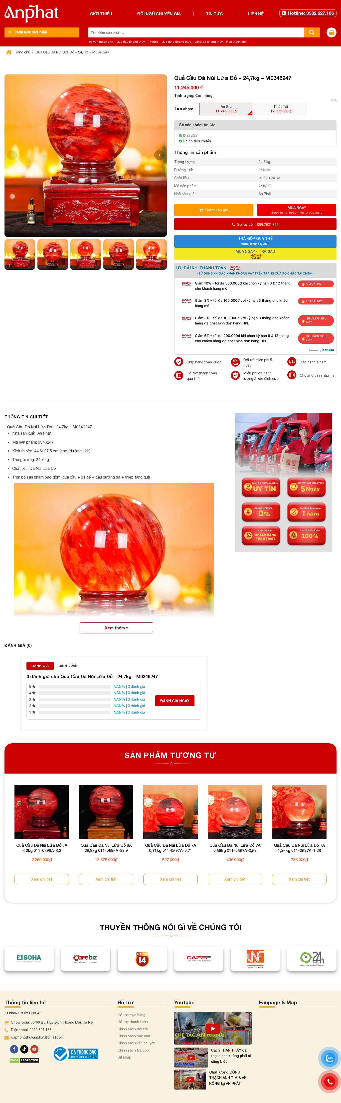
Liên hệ (256, 13)
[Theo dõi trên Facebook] (14, 1049)
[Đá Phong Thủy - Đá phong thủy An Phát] (31, 13)
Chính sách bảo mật (134, 1036)
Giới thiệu (101, 13)
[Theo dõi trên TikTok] (24, 1049)
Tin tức (214, 13)
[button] (159, 155)
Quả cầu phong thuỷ (131, 41)
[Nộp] (312, 32)
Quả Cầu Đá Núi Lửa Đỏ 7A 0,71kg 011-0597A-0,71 (170, 848)
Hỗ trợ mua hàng (131, 1015)
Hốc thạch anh (236, 41)
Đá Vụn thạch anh (101, 41)
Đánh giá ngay (174, 701)
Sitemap (124, 1057)
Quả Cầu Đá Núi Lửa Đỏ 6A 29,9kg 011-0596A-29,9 (106, 848)
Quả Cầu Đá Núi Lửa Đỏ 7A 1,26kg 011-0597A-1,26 (299, 848)
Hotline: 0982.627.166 (311, 13)
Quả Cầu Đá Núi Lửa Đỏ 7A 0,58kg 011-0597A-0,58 (235, 848)
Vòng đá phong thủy (208, 41)
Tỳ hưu (153, 41)
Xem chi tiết (41, 879)
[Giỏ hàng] (332, 32)
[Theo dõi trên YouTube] (34, 1049)
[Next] (336, 839)
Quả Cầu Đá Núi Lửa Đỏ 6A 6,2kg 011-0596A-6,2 (41, 848)
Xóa (334, 99)
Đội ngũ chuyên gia (159, 13)
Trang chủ (21, 52)
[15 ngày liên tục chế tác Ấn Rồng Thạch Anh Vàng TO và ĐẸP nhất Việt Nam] (213, 1028)
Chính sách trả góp (133, 1050)
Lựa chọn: (184, 109)
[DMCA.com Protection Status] (24, 1060)
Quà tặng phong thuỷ (176, 41)
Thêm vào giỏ (216, 210)
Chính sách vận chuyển (136, 1043)
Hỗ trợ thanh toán (133, 1022)
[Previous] (4, 839)
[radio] (225, 109)
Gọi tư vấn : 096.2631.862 (258, 225)
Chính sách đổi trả (133, 1029)
